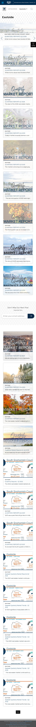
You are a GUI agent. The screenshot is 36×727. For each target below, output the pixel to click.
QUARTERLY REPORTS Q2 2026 (15, 36)
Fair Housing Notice (25, 724)
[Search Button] (31, 9)
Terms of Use (13, 723)
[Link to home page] (9, 2)
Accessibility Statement (12, 724)
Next (18, 712)
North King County (18, 34)
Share (33, 45)
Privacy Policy (22, 723)
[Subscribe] (31, 316)
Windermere (28, 721)
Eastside (8, 34)
